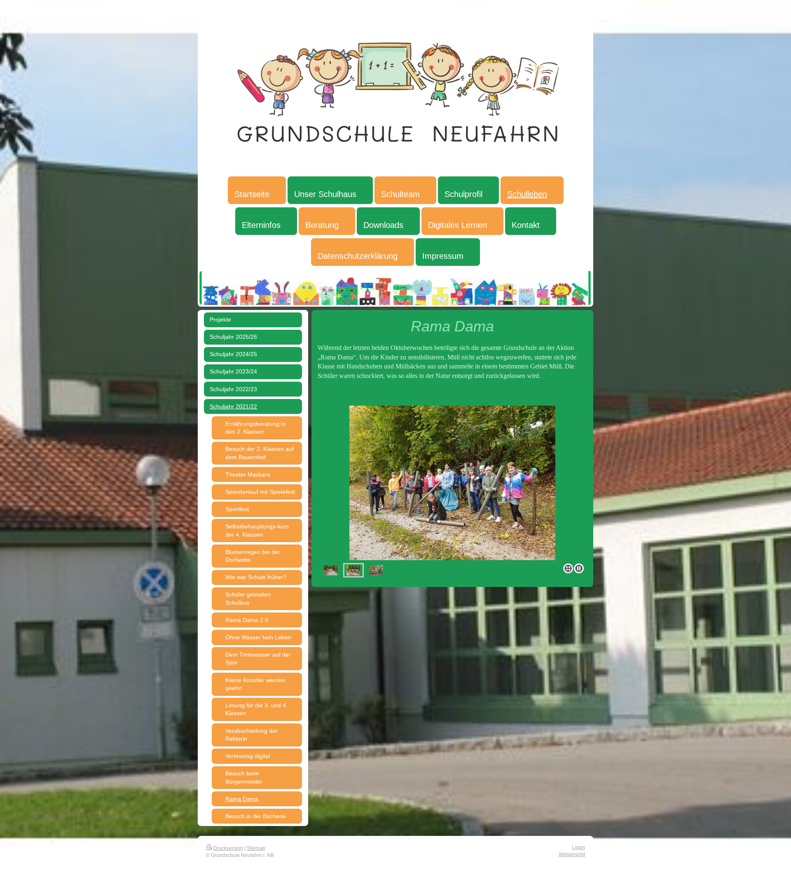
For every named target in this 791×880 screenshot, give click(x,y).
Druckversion (228, 848)
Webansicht (572, 854)
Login (578, 847)
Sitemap (256, 848)
